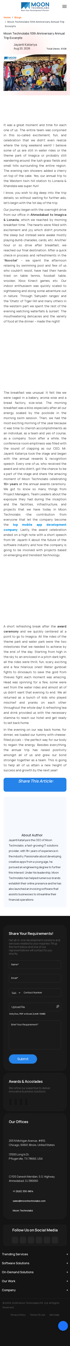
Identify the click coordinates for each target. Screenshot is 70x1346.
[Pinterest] (39, 1240)
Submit (23, 1059)
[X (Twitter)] (23, 1240)
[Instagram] (31, 1240)
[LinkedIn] (47, 1240)
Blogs (17, 17)
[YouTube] (55, 1240)
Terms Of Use (37, 1314)
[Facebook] (15, 1240)
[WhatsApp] (35, 1191)
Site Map (54, 1314)
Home (7, 17)
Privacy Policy (18, 1314)
